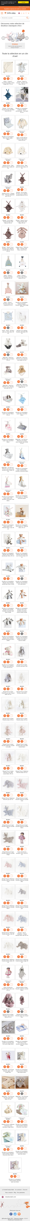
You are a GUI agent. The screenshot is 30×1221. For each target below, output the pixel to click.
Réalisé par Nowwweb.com (15, 1219)
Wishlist (26, 13)
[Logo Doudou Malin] (10, 12)
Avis (21, 13)
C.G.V (26, 1218)
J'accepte (23, 2)
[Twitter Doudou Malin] (15, 1214)
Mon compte (23, 13)
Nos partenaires (21, 1192)
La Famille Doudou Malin (8, 1189)
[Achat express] (8, 78)
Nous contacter (9, 1192)
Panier (28, 13)
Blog (15, 1192)
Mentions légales (18, 1218)
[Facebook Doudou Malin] (11, 1214)
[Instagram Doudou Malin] (19, 1214)
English (19, 13)
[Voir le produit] (4, 78)
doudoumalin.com (10, 1197)
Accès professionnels (24, 6)
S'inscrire (25, 1189)
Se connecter (18, 1189)
